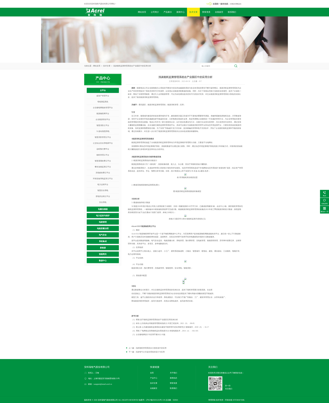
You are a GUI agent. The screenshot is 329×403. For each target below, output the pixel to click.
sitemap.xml (239, 400)
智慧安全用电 (102, 190)
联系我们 (232, 12)
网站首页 (142, 12)
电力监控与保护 (103, 216)
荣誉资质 (206, 12)
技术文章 (193, 12)
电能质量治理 (103, 228)
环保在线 (228, 400)
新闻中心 (180, 12)
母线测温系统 (102, 102)
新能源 (103, 248)
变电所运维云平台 (103, 196)
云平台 (103, 90)
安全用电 (102, 202)
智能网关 (103, 254)
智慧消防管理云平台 (103, 137)
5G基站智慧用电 (102, 131)
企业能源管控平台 (103, 119)
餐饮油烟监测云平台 (103, 167)
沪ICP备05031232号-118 (155, 400)
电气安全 (103, 235)
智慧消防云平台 (103, 125)
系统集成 (103, 241)
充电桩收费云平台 (103, 173)
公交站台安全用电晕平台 (103, 143)
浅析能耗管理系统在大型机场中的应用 (151, 348)
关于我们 (173, 373)
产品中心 (153, 378)
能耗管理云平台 (103, 155)
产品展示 (168, 12)
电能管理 (103, 222)
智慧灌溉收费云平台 (103, 161)
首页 (152, 373)
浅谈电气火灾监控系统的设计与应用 (150, 352)
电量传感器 (103, 209)
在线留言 (219, 12)
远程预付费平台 (103, 149)
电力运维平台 (102, 184)
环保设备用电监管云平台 (103, 179)
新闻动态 (173, 378)
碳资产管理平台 (103, 96)
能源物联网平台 (103, 114)
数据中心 (103, 261)
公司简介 (155, 12)
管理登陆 (212, 400)
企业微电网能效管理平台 (103, 108)
